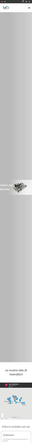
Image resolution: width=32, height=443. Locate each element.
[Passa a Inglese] (2, 2)
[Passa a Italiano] (5, 2)
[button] (29, 2)
